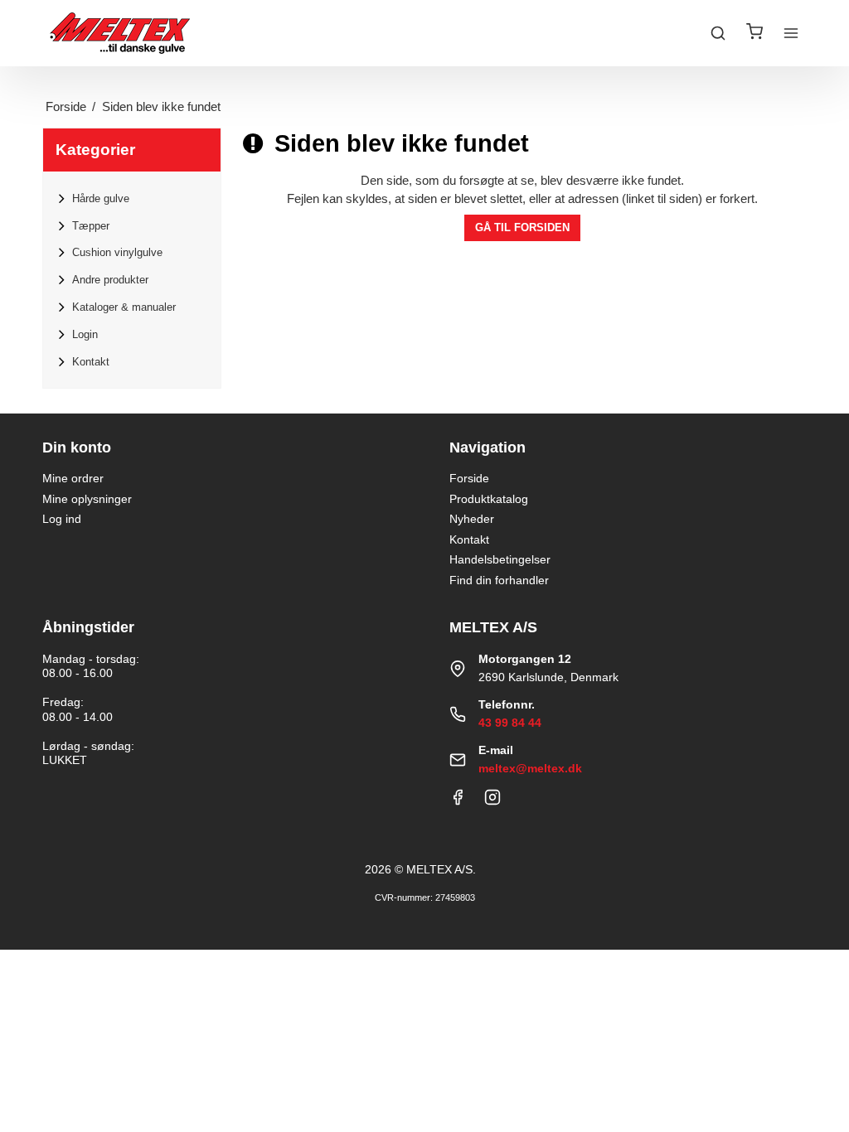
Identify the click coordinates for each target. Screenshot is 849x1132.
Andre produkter (110, 279)
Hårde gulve (100, 198)
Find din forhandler (499, 580)
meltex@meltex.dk (530, 768)
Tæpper (90, 226)
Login (85, 334)
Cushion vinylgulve (117, 252)
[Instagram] (492, 801)
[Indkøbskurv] (754, 33)
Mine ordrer (73, 478)
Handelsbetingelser (500, 559)
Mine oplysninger (87, 499)
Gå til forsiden (522, 227)
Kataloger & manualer (124, 307)
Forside (469, 478)
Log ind (61, 518)
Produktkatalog (488, 499)
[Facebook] (457, 801)
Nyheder (471, 518)
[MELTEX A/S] (120, 33)
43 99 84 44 (509, 722)
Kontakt (90, 362)
